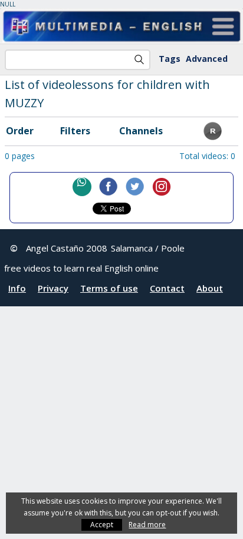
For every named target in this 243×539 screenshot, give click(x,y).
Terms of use (109, 288)
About (209, 288)
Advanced (207, 58)
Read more (147, 525)
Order (20, 130)
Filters (75, 130)
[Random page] (212, 136)
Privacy (53, 288)
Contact (167, 288)
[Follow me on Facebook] (108, 186)
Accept (101, 525)
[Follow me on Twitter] (135, 186)
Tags (169, 58)
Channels (141, 130)
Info (17, 288)
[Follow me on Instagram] (161, 186)
